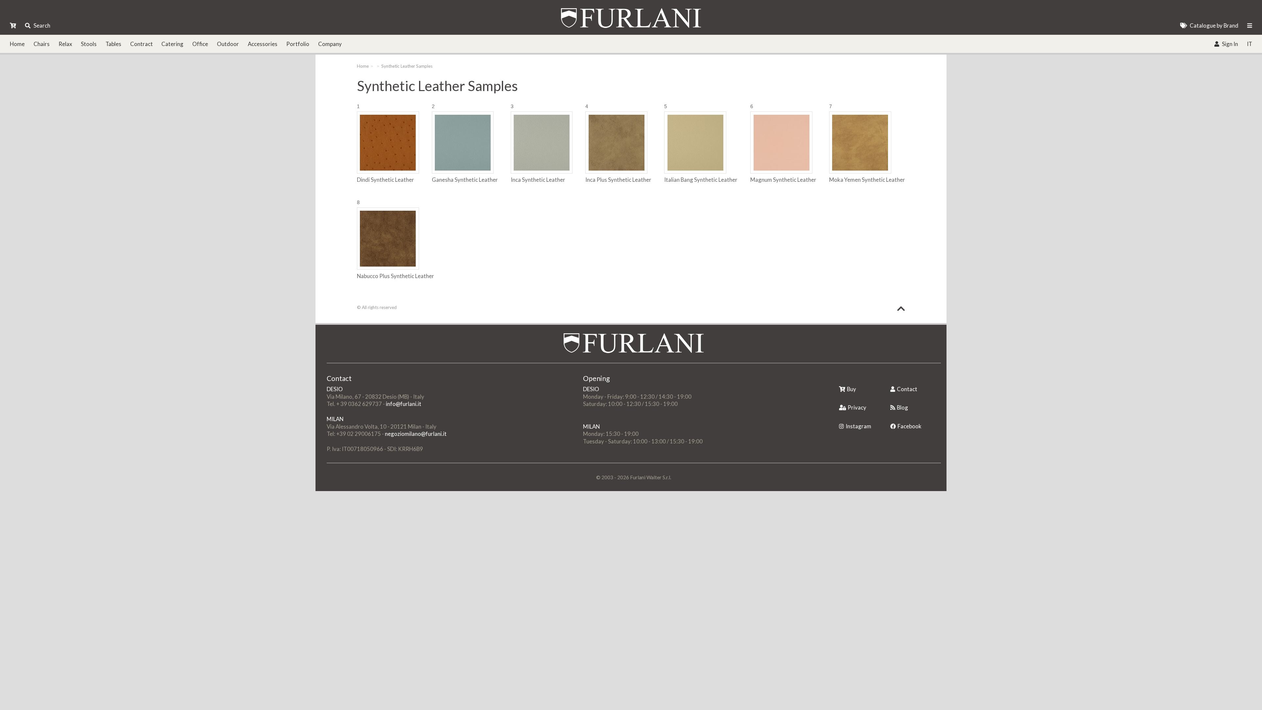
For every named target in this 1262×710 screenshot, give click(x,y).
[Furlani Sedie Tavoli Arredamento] (839, 378)
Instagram (858, 426)
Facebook (910, 426)
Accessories (262, 43)
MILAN (335, 418)
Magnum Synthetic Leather (783, 179)
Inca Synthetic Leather (538, 179)
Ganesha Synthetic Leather (465, 179)
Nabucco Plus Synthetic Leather (395, 275)
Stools (89, 43)
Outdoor (228, 43)
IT (1249, 43)
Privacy (857, 407)
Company (330, 43)
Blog (902, 407)
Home (17, 43)
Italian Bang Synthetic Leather (700, 179)
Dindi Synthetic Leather (385, 179)
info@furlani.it (403, 403)
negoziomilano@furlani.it (416, 433)
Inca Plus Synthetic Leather (618, 179)
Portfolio (297, 43)
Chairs (42, 43)
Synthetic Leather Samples (406, 66)
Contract (141, 43)
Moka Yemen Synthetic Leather (867, 179)
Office (200, 43)
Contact (907, 389)
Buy (851, 389)
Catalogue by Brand (1214, 25)
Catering (172, 43)
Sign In (1230, 43)
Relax (65, 43)
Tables (113, 43)
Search (42, 25)
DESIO (335, 389)
